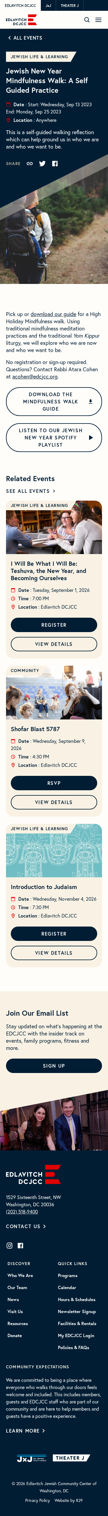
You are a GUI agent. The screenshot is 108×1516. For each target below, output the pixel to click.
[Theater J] (73, 1458)
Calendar (67, 1287)
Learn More (23, 1430)
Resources (18, 1323)
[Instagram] (9, 1245)
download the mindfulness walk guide (50, 401)
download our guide (53, 314)
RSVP (54, 783)
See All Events (28, 491)
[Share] (29, 163)
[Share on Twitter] (42, 163)
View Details (54, 644)
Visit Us (15, 1311)
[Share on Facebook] (55, 163)
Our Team (17, 1287)
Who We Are (20, 1275)
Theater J (70, 5)
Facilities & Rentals (77, 1323)
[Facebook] (20, 1245)
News (13, 1299)
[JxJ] (31, 1458)
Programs (67, 1275)
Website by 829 (69, 1500)
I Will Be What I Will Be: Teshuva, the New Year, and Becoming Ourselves (48, 570)
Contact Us (23, 1226)
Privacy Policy (37, 1500)
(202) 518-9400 (22, 1211)
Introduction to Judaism (44, 887)
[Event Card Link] (54, 527)
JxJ (48, 5)
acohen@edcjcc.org (35, 376)
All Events (28, 38)
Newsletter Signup (77, 1311)
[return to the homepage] (33, 1174)
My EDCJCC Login (76, 1335)
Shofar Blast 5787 (35, 729)
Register (54, 625)
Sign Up (54, 1065)
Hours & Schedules (76, 1299)
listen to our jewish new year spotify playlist (50, 437)
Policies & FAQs (73, 1347)
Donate (15, 1335)
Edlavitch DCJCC (20, 5)
